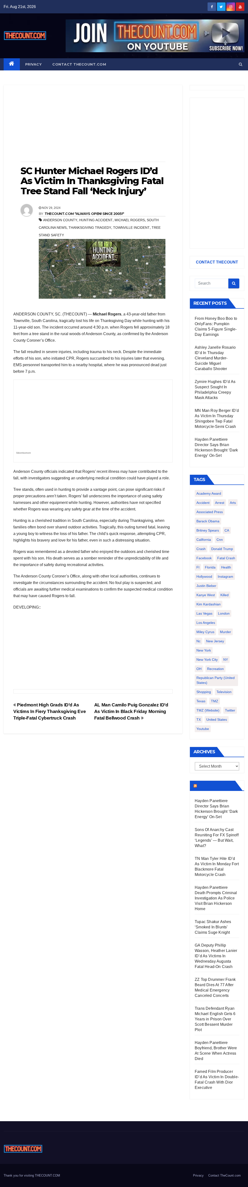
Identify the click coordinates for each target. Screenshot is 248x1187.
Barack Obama (207, 521)
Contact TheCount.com (79, 64)
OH (199, 669)
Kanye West (205, 595)
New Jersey (215, 641)
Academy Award (208, 493)
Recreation (215, 669)
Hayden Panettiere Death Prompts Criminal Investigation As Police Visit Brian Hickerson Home (216, 898)
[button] (240, 64)
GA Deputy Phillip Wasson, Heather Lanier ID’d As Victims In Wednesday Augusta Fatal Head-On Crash (216, 956)
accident (202, 503)
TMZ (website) (207, 710)
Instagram (225, 576)
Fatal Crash (226, 558)
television (224, 692)
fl (197, 567)
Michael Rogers (130, 220)
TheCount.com (215, 785)
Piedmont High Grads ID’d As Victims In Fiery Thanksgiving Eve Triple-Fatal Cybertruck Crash (49, 711)
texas (200, 701)
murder (225, 632)
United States (216, 719)
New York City (207, 659)
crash (201, 549)
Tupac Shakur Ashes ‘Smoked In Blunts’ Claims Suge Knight (213, 927)
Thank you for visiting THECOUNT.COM (32, 1175)
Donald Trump (222, 549)
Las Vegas (204, 613)
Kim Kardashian (208, 604)
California (203, 540)
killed (224, 595)
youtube (202, 729)
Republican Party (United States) (215, 680)
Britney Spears (207, 530)
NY (225, 659)
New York (203, 650)
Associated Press (209, 512)
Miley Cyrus (205, 632)
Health (226, 567)
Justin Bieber (206, 586)
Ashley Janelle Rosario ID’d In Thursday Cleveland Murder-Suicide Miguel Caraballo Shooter (215, 358)
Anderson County (60, 220)
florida (210, 567)
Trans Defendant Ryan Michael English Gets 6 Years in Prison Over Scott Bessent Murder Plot (215, 1019)
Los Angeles (205, 623)
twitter (230, 710)
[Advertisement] (93, 124)
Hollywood (204, 576)
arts (233, 503)
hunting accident (96, 220)
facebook (204, 558)
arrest (219, 503)
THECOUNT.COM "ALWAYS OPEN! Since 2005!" (84, 214)
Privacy (33, 64)
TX (198, 719)
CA (227, 530)
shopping (203, 692)
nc (198, 641)
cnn (220, 540)
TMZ (214, 701)
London (224, 613)
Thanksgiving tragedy (90, 227)
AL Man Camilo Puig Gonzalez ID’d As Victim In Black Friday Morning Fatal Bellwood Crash (131, 711)
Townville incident (131, 227)
